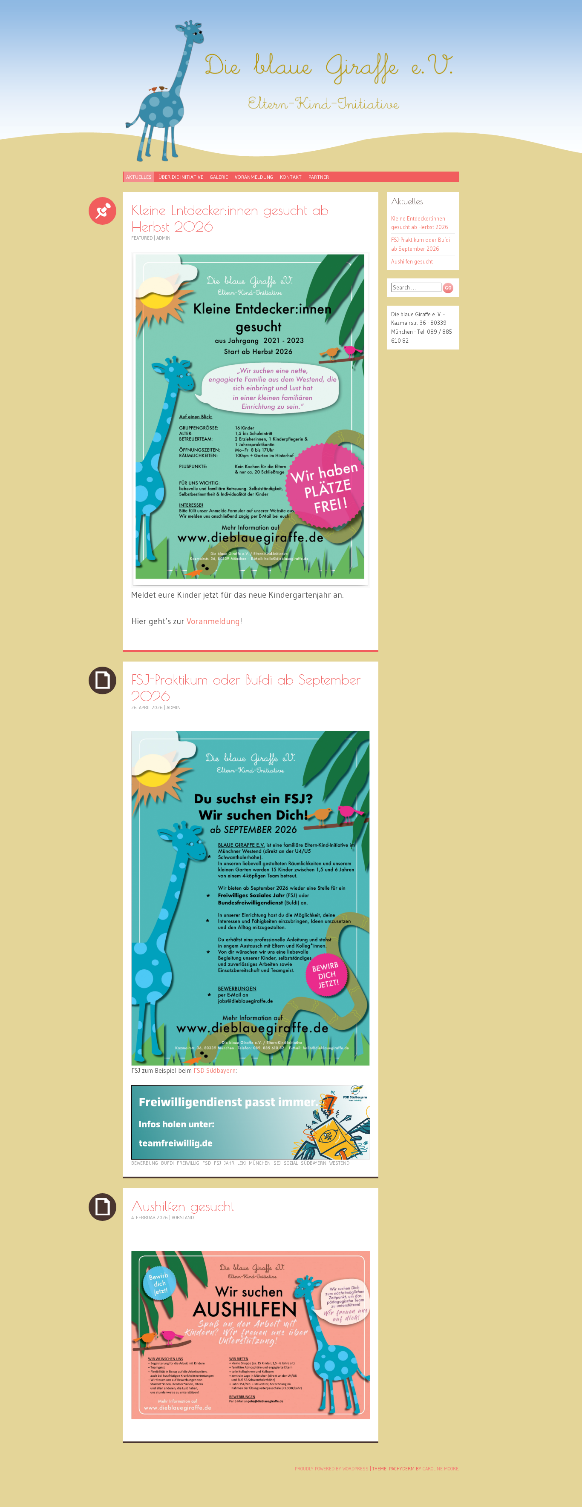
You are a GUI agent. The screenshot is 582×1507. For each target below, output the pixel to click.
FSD (206, 1163)
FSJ (217, 1163)
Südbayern (313, 1163)
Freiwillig (188, 1163)
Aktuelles (139, 177)
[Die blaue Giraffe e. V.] (291, 90)
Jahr (229, 1163)
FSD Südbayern (214, 1070)
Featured (142, 238)
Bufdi (167, 1163)
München (260, 1163)
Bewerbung (144, 1163)
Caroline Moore (440, 1469)
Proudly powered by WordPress (332, 1469)
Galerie (219, 177)
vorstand (183, 1217)
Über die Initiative (180, 177)
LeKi (241, 1163)
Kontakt (291, 177)
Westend (339, 1163)
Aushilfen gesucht (182, 1206)
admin (163, 238)
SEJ (277, 1163)
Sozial (291, 1163)
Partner (318, 177)
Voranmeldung (254, 177)
